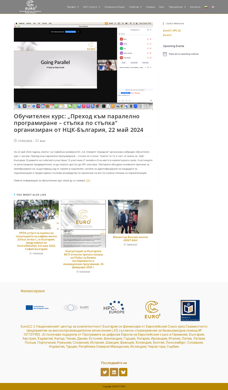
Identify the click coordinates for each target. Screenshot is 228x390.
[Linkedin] (114, 372)
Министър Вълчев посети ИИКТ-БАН (130, 239)
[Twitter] (105, 372)
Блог (43, 141)
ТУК (88, 180)
